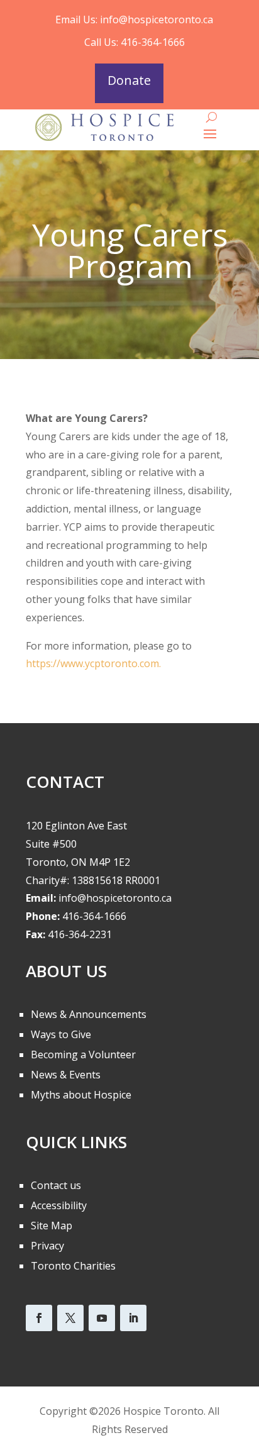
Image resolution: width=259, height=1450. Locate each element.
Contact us (56, 1185)
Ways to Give (61, 1034)
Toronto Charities (73, 1266)
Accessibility (59, 1205)
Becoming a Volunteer (83, 1054)
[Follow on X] (70, 1318)
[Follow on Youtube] (102, 1318)
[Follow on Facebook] (39, 1318)
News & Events (66, 1075)
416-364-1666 (94, 916)
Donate (129, 80)
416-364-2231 (80, 934)
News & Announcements (88, 1014)
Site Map (51, 1225)
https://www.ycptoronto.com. (93, 663)
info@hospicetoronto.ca (156, 19)
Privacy (47, 1246)
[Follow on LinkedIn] (133, 1318)
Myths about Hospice (81, 1095)
